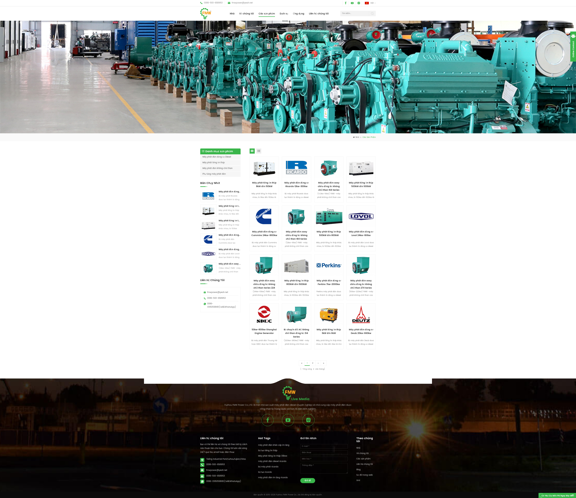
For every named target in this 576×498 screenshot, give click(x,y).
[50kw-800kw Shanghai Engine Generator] (264, 314)
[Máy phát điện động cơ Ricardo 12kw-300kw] (208, 196)
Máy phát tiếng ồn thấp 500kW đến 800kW (329, 233)
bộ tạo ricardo (265, 472)
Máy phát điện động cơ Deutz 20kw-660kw (361, 331)
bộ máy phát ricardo (268, 466)
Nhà (232, 14)
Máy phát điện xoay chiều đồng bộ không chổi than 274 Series (361, 284)
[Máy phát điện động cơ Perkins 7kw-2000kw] (328, 265)
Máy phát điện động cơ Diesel (216, 157)
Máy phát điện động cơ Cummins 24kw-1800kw (230, 235)
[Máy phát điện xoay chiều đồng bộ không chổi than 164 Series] (328, 167)
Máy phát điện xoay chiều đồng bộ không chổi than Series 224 (264, 284)
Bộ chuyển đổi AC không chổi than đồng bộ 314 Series (296, 333)
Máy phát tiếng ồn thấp (213, 162)
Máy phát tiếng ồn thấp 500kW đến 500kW (230, 220)
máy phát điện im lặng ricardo (273, 477)
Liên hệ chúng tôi (319, 14)
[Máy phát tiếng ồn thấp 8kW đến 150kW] (208, 210)
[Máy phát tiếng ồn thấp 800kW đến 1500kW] (296, 265)
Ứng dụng (298, 14)
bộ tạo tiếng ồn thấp (267, 450)
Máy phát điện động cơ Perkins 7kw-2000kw (329, 282)
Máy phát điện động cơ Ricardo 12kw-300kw (230, 191)
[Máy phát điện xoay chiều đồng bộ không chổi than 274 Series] (361, 265)
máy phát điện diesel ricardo (272, 461)
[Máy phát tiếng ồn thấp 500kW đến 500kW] (208, 224)
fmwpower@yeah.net (242, 3)
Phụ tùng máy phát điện (214, 174)
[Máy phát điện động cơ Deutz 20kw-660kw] (361, 314)
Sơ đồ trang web (364, 475)
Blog (358, 469)
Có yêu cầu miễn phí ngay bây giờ (557, 495)
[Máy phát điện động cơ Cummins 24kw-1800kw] (208, 239)
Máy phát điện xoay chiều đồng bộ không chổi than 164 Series (329, 186)
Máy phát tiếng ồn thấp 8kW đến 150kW (230, 206)
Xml (358, 480)
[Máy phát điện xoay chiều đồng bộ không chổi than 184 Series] (208, 268)
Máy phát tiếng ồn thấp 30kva (272, 456)
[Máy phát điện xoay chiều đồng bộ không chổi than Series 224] (264, 265)
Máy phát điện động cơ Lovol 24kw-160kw (230, 249)
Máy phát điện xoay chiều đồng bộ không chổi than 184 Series (230, 264)
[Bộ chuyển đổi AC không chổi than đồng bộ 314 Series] (296, 314)
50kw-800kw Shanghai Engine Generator (264, 331)
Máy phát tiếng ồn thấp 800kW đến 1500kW (296, 282)
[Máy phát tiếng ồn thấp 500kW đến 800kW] (328, 216)
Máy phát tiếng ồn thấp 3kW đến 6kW (329, 331)
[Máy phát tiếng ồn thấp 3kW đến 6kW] (328, 314)
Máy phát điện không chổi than (217, 168)
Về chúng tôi (246, 14)
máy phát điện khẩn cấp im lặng (273, 445)
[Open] (573, 47)
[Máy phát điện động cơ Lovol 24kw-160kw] (208, 253)
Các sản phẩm (267, 14)
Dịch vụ (284, 14)
